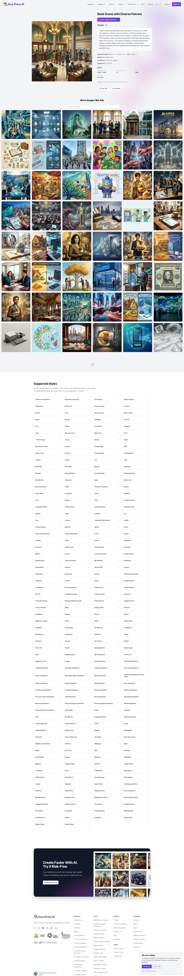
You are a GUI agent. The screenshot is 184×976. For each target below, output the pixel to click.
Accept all (146, 966)
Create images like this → (108, 20)
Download (117, 88)
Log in (167, 4)
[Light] (160, 4)
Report (115, 60)
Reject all (157, 966)
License (99, 82)
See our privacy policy (149, 971)
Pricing (150, 4)
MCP (143, 4)
